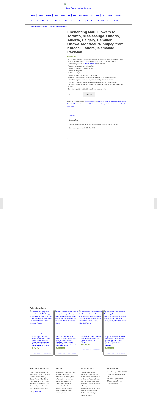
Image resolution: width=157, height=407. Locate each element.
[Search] (125, 26)
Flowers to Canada (90, 64)
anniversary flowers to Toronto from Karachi (109, 101)
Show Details (47, 353)
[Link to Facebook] (122, 1)
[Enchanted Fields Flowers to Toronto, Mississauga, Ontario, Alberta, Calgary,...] (1, 203)
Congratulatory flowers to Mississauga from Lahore (99, 104)
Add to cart (89, 94)
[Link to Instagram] (125, 1)
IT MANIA (38, 392)
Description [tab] (72, 115)
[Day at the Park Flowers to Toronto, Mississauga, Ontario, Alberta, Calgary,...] (155, 203)
